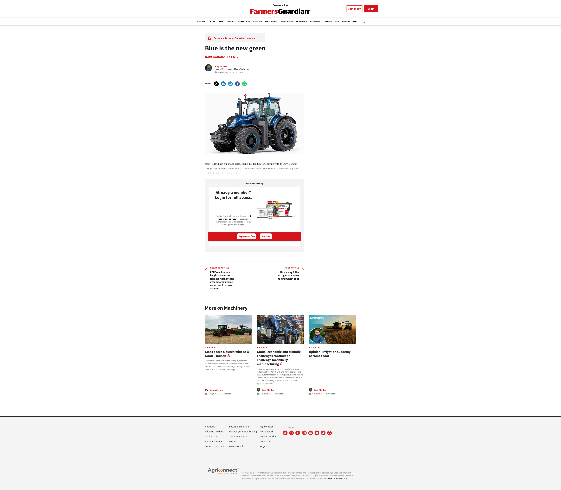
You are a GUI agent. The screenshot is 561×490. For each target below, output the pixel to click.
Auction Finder (268, 436)
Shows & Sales (287, 21)
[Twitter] (285, 433)
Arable (212, 21)
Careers (328, 21)
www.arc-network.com (337, 478)
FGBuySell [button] (300, 21)
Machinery (257, 21)
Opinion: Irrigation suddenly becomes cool (330, 354)
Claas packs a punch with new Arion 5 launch (227, 354)
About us (210, 426)
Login (371, 9)
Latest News (201, 21)
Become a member (239, 426)
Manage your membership (243, 431)
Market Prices (244, 21)
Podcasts (346, 21)
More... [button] (356, 21)
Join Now (266, 236)
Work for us (211, 436)
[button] (363, 21)
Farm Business (271, 21)
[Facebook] (297, 433)
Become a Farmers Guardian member (234, 38)
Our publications (238, 436)
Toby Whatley (221, 66)
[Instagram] (304, 433)
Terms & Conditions (216, 446)
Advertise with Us (280, 5)
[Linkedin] (310, 433)
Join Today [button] (354, 9)
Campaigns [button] (315, 21)
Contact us (266, 441)
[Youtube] (317, 433)
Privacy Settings (213, 441)
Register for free (246, 236)
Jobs (337, 21)
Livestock (230, 21)
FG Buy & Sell (236, 446)
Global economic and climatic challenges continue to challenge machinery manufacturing (279, 358)
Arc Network (266, 431)
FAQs (262, 446)
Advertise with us (214, 431)
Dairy (221, 21)
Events (232, 441)
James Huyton (216, 390)
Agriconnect (266, 426)
